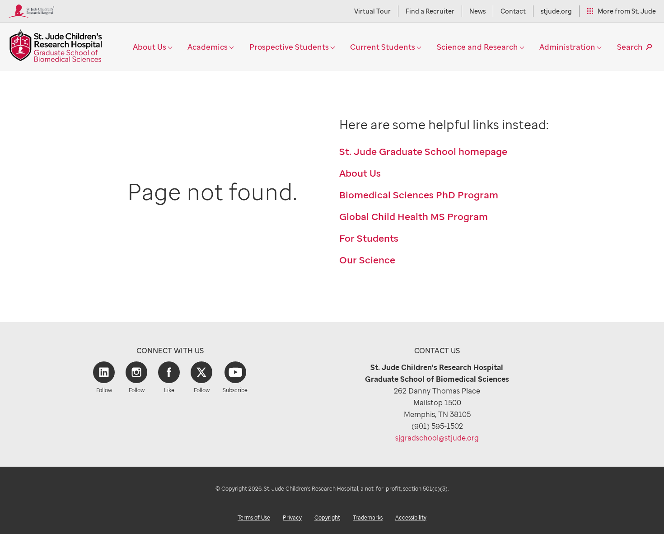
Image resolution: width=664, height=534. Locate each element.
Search (630, 47)
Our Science (367, 259)
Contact (513, 11)
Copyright (327, 517)
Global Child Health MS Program (413, 216)
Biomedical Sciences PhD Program (418, 194)
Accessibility (410, 517)
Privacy (292, 517)
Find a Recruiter (430, 11)
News (477, 11)
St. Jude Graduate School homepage (423, 151)
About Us (360, 173)
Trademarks (368, 517)
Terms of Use (254, 517)
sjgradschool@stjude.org (437, 438)
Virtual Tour (372, 11)
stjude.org (556, 11)
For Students (368, 238)
